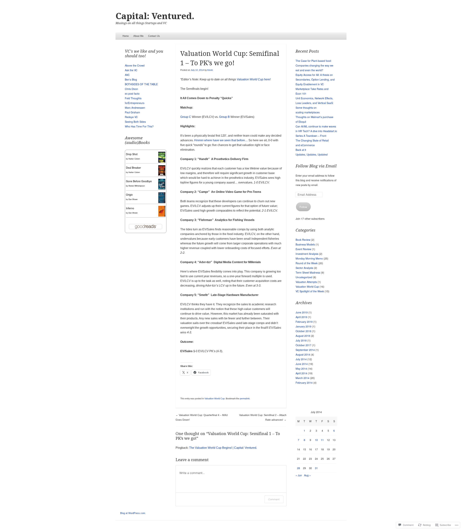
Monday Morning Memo (309, 258)
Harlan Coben (134, 159)
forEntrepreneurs (134, 103)
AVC (127, 75)
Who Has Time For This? (139, 126)
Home (126, 36)
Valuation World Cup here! (254, 79)
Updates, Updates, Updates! (312, 154)
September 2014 (305, 350)
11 (322, 440)
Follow (303, 207)
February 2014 (304, 382)
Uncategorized (304, 277)
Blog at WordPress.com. (133, 513)
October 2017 (303, 345)
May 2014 (301, 368)
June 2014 (302, 364)
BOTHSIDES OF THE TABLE (141, 84)
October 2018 (303, 331)
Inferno (130, 208)
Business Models (305, 244)
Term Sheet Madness (308, 272)
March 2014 (302, 378)
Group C (186, 116)
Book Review (303, 239)
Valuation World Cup (214, 398)
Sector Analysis (304, 268)
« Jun (299, 475)
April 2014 (301, 373)
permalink (245, 398)
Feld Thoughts (133, 98)
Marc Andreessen (135, 107)
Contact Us (154, 36)
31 (316, 468)
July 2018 (301, 340)
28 (298, 468)
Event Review (303, 249)
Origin (129, 194)
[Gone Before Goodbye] (161, 188)
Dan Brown (133, 199)
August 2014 (303, 354)
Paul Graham (132, 112)
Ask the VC (131, 70)
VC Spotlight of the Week (310, 291)
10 (316, 440)
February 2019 (304, 321)
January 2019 (303, 326)
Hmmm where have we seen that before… (221, 140)
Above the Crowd (135, 65)
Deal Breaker (133, 167)
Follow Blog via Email (316, 166)
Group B (224, 116)
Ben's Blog (131, 79)
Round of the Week (307, 263)
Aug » (307, 475)
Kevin (210, 70)
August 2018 (303, 336)
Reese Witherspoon (136, 186)
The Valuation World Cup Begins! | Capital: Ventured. (223, 447)
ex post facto (132, 93)
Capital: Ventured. (155, 16)
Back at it (301, 150)
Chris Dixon (131, 89)
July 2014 (301, 359)
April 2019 (301, 317)
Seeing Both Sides (135, 121)
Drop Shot (132, 154)
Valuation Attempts (306, 282)
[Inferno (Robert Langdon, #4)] (161, 215)
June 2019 (302, 312)
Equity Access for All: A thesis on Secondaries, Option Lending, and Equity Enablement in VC (315, 79)
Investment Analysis (307, 254)
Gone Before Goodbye (139, 181)
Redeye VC (131, 117)
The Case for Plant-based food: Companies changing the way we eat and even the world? (314, 65)
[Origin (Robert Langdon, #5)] (161, 202)
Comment (274, 499)
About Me (138, 36)
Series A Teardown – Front (311, 136)
